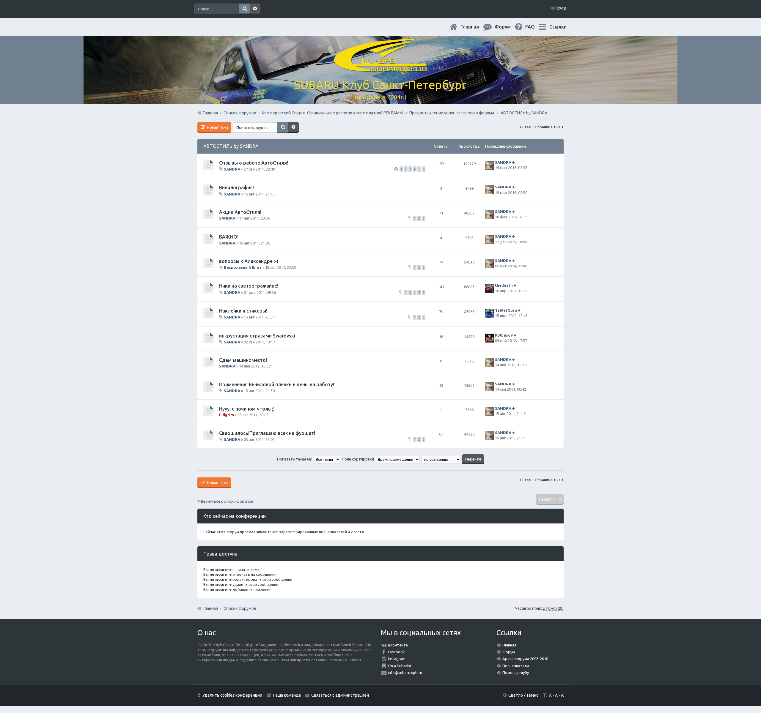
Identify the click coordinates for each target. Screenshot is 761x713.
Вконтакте (398, 645)
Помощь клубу (515, 673)
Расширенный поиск (255, 9)
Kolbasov (504, 335)
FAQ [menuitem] (535, 26)
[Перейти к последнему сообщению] (514, 162)
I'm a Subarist (399, 666)
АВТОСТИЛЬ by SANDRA (231, 146)
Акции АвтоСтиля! (240, 212)
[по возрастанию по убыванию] (441, 459)
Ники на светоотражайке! (248, 285)
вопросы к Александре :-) (248, 261)
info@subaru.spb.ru (405, 673)
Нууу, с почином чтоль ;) (247, 408)
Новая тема (217, 127)
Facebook (396, 652)
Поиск (244, 9)
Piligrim (226, 415)
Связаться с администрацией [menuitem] (340, 695)
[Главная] (380, 68)
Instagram (396, 659)
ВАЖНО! (228, 236)
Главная (474, 26)
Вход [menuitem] (561, 8)
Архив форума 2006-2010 (525, 659)
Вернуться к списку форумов (227, 501)
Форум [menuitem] (507, 26)
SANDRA (232, 169)
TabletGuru (506, 310)
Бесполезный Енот (243, 267)
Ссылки (558, 26)
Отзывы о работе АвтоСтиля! (253, 162)
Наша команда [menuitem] (287, 695)
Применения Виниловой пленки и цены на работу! (276, 384)
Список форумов (240, 608)
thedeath (504, 285)
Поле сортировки (358, 459)
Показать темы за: (295, 459)
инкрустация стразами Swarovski (257, 335)
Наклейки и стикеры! (243, 310)
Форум (508, 652)
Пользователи (515, 666)
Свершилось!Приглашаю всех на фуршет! (267, 433)
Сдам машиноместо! (243, 360)
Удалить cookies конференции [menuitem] (232, 695)
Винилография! (236, 187)
